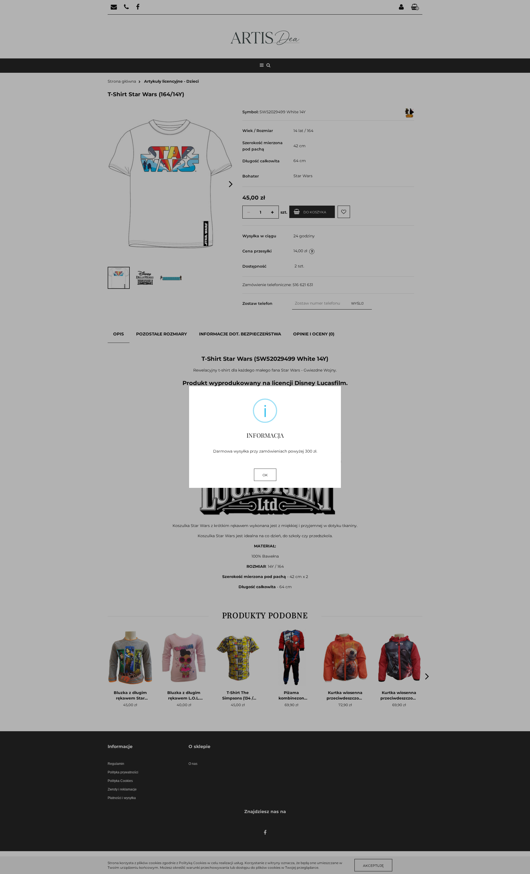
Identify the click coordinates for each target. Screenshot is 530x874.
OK (265, 475)
